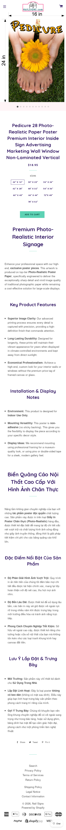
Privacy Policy (33, 770)
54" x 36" (48, 189)
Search (33, 766)
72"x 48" (48, 195)
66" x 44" (33, 195)
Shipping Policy (33, 787)
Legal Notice (33, 792)
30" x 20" (33, 182)
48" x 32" (33, 189)
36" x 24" (48, 182)
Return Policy (33, 780)
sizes (33, 175)
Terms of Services (33, 775)
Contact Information (33, 796)
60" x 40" (18, 195)
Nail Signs (38, 803)
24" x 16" (18, 182)
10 (45, 106)
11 (48, 106)
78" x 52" (33, 202)
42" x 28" (18, 189)
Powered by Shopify (33, 807)
